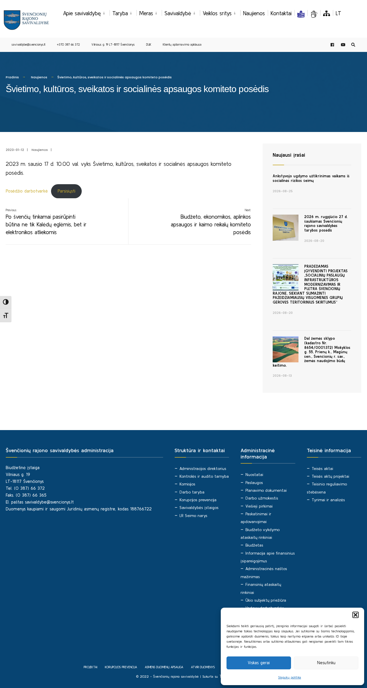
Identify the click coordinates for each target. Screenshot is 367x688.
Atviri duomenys (203, 667)
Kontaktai (281, 13)
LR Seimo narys (193, 515)
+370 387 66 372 (68, 44)
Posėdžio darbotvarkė (27, 190)
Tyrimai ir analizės (328, 499)
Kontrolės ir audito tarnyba (204, 476)
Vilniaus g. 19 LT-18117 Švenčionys (113, 44)
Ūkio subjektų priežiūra (265, 600)
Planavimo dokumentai (266, 490)
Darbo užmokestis (261, 498)
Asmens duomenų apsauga (164, 667)
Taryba (120, 13)
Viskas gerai (259, 662)
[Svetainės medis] (326, 13)
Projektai (90, 667)
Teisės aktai (322, 468)
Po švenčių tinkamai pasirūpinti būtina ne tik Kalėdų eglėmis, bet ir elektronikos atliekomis (46, 221)
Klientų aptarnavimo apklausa (182, 44)
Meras (146, 13)
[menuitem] (86, 12)
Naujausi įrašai (289, 155)
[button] (355, 615)
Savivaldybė (178, 13)
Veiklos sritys (217, 13)
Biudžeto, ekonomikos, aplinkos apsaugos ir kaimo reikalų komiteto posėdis (211, 221)
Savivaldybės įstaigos (198, 507)
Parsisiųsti (66, 190)
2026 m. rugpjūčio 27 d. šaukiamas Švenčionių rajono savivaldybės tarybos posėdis (326, 223)
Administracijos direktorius (202, 468)
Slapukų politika (289, 677)
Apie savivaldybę (82, 13)
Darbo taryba (191, 492)
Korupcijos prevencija (197, 499)
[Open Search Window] (353, 45)
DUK (148, 44)
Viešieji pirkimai (259, 506)
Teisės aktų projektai (330, 476)
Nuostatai (254, 474)
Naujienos (254, 13)
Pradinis (12, 77)
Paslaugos (254, 482)
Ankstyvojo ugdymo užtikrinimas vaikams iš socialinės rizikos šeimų (311, 178)
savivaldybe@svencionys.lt (28, 44)
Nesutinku (326, 662)
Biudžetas (254, 545)
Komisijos (187, 484)
